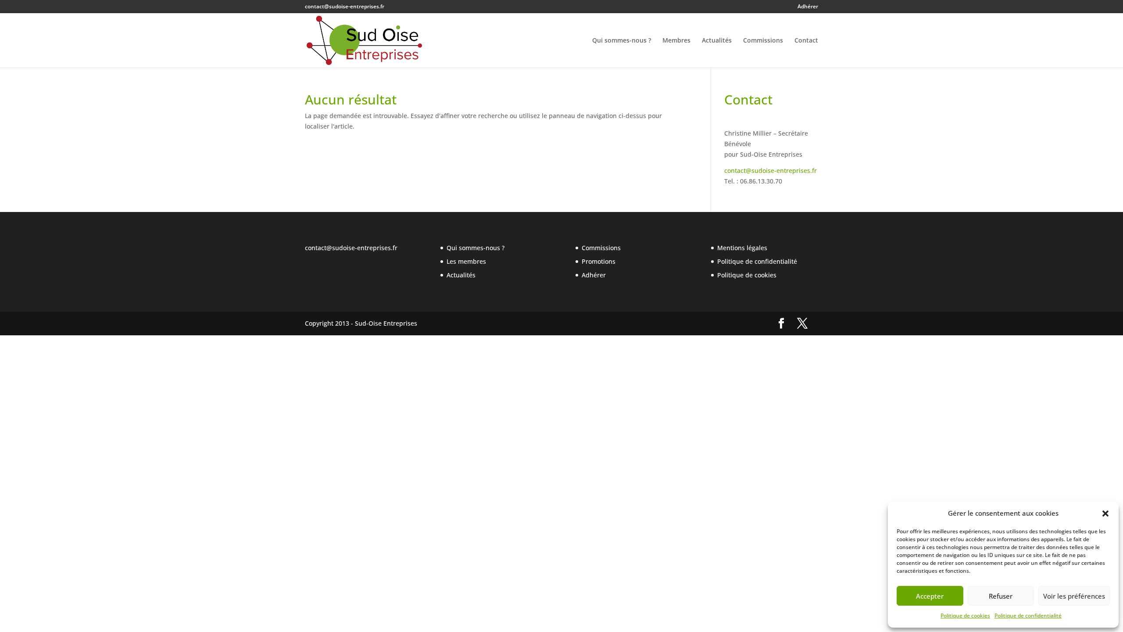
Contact (806, 40)
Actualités (717, 40)
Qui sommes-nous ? (621, 40)
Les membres (466, 261)
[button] (1105, 513)
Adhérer (808, 7)
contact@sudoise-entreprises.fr (770, 170)
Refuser (1000, 596)
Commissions (763, 40)
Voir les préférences (1074, 596)
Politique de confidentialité (1028, 615)
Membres (676, 40)
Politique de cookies (965, 615)
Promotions (598, 261)
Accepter (930, 596)
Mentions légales (742, 248)
